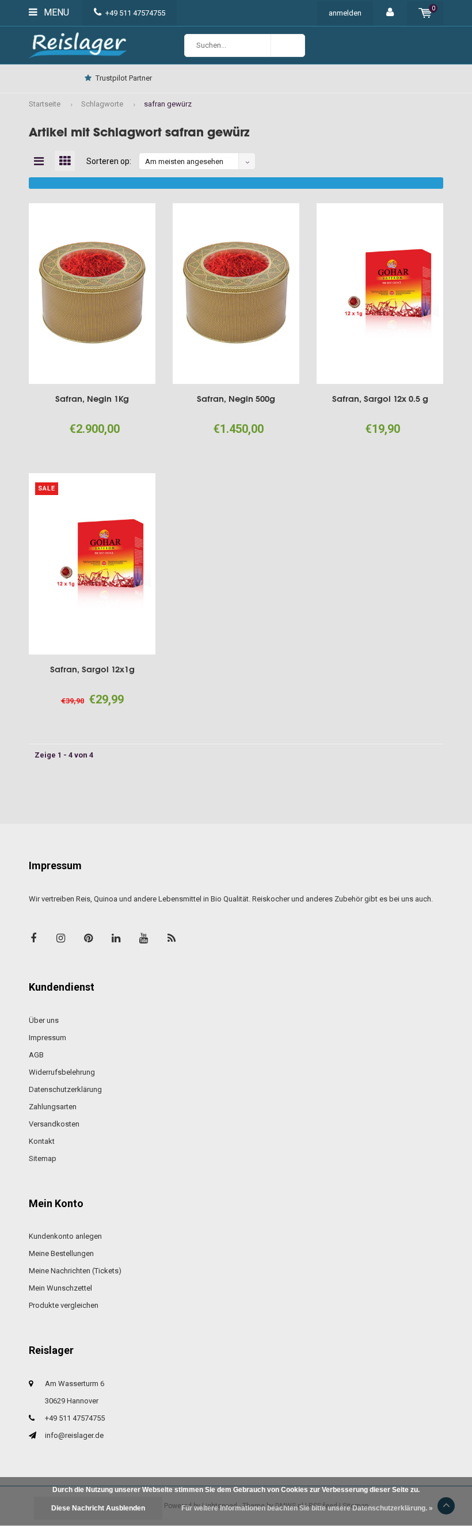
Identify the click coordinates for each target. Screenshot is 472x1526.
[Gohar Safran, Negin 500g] (236, 293)
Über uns (44, 1020)
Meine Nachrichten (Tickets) (75, 1270)
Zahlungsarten (53, 1106)
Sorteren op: (108, 161)
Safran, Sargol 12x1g (92, 669)
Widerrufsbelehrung (62, 1072)
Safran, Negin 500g (236, 398)
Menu (55, 12)
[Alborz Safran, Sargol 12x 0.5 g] (380, 293)
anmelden (345, 13)
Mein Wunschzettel (60, 1288)
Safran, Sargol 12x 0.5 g (380, 398)
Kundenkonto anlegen (65, 1236)
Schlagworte (102, 104)
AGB (36, 1055)
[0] (425, 13)
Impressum (47, 1037)
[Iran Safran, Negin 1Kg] (92, 293)
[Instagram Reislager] (61, 938)
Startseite (44, 104)
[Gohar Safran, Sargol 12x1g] (92, 563)
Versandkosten (54, 1124)
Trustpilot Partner (124, 78)
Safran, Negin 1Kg (92, 398)
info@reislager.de (74, 1435)
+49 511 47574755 (135, 13)
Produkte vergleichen (63, 1305)
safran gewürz (168, 104)
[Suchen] (288, 45)
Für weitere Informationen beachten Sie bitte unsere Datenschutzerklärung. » (307, 1508)
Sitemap (42, 1158)
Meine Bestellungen (61, 1253)
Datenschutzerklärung (65, 1089)
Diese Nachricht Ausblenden (98, 1508)
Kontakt (42, 1141)
